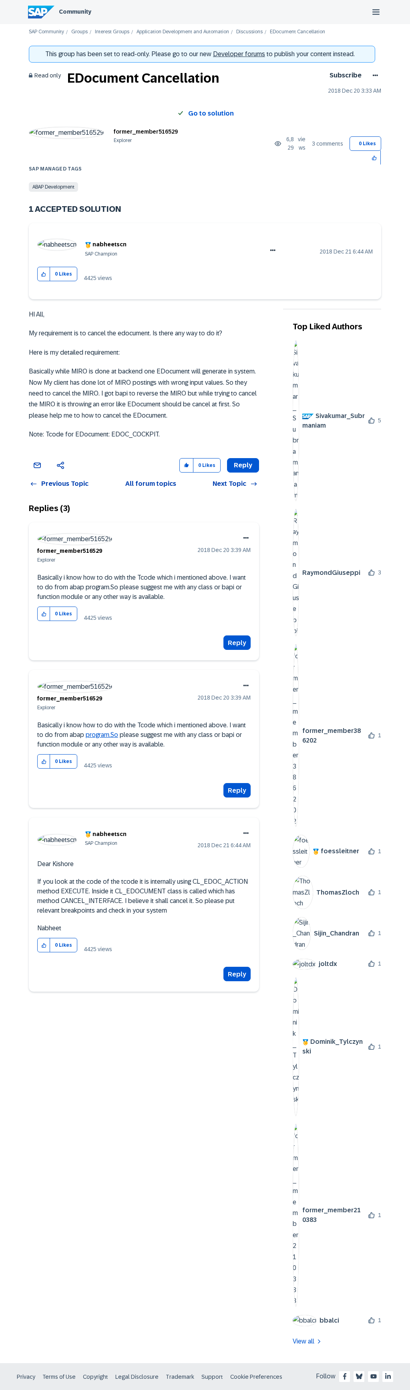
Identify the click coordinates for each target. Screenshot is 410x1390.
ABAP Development (53, 187)
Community (75, 11)
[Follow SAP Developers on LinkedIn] (388, 1376)
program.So (102, 734)
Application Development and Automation (183, 31)
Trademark (180, 1377)
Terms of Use (59, 1377)
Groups (79, 31)
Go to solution (211, 113)
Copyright (95, 1377)
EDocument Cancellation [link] (297, 31)
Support (212, 1377)
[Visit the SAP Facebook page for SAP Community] (345, 1376)
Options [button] (374, 75)
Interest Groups (112, 31)
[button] (374, 157)
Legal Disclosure (137, 1377)
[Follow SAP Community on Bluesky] (359, 1376)
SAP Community (46, 31)
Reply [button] (243, 465)
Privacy (26, 1377)
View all (303, 1341)
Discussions (249, 31)
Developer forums (239, 54)
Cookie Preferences (256, 1377)
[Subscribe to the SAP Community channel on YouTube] (373, 1376)
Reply (237, 642)
